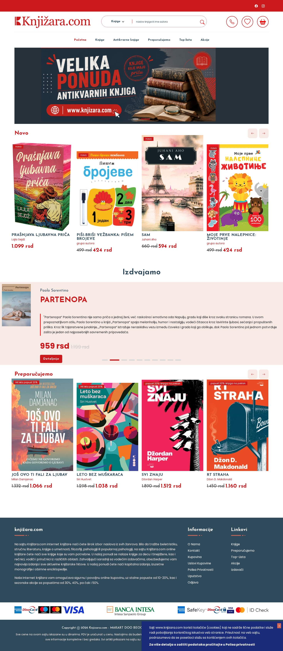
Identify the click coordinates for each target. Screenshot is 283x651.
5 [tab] (139, 360)
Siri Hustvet (84, 479)
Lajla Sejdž (18, 239)
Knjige (99, 39)
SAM (146, 235)
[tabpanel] (141, 86)
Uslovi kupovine (199, 563)
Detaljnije (51, 358)
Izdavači (237, 569)
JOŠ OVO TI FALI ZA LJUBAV (39, 475)
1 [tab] (136, 119)
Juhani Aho (149, 239)
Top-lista (185, 39)
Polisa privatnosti (200, 569)
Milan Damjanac (22, 479)
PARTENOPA (63, 300)
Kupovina (195, 557)
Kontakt (194, 550)
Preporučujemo (159, 39)
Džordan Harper (152, 479)
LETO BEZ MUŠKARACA (100, 475)
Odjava (193, 582)
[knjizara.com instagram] (263, 6)
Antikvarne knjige (126, 39)
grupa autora (85, 243)
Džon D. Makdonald (219, 479)
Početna (80, 39)
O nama (194, 544)
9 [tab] (170, 360)
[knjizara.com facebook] (256, 6)
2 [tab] (145, 119)
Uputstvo (195, 576)
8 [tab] (163, 360)
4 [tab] (132, 360)
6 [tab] (147, 360)
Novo (21, 133)
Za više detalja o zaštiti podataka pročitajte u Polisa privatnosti (202, 644)
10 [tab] (178, 360)
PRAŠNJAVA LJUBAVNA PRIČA (41, 235)
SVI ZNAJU (152, 475)
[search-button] (202, 21)
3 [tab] (124, 360)
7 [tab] (155, 360)
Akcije (205, 39)
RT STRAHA (218, 475)
